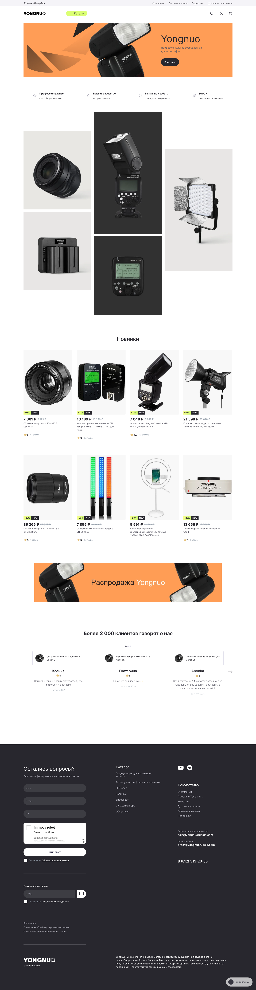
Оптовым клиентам (189, 811)
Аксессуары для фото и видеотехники (138, 782)
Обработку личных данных (55, 860)
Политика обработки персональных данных (45, 931)
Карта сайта (30, 923)
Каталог (79, 13)
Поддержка (197, 3)
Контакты (183, 801)
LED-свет (121, 788)
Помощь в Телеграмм (190, 796)
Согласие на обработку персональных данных (47, 927)
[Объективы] (57, 170)
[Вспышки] (198, 210)
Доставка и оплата (178, 3)
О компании (158, 3)
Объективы (122, 811)
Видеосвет (122, 799)
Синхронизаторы (125, 805)
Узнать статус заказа (221, 3)
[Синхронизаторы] (128, 173)
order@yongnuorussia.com (196, 844)
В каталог (170, 62)
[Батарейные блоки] (128, 275)
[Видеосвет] (57, 251)
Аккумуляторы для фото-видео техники (134, 775)
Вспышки (121, 794)
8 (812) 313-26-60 (193, 861)
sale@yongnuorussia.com (195, 835)
